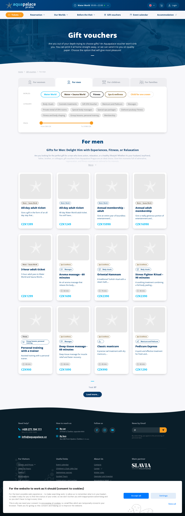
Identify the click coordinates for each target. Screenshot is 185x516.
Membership (109, 115)
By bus (63, 436)
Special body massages (82, 109)
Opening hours (24, 468)
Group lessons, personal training (84, 115)
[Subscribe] (163, 430)
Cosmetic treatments (68, 104)
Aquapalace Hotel (101, 480)
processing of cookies (51, 503)
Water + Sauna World (74, 94)
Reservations (23, 476)
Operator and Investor (103, 476)
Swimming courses (64, 472)
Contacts (97, 464)
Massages (132, 104)
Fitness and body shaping (54, 115)
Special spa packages (107, 109)
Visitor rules (99, 472)
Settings (163, 495)
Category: (27, 104)
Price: (25, 123)
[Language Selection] (152, 5)
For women (39, 82)
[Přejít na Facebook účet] (97, 430)
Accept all (136, 495)
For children (113, 82)
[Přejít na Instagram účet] (104, 430)
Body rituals (48, 104)
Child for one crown (140, 94)
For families (151, 82)
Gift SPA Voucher (89, 104)
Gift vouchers (31, 72)
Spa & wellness (115, 94)
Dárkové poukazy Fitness (132, 109)
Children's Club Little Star (67, 468)
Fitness (96, 94)
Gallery (21, 472)
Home (20, 72)
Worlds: (26, 93)
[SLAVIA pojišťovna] (141, 466)
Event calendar (62, 464)
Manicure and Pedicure (112, 104)
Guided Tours (62, 476)
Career (97, 468)
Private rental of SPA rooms (55, 109)
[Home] (21, 5)
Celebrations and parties (66, 480)
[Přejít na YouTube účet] (112, 430)
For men (76, 82)
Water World (50, 94)
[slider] (41, 123)
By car (63, 428)
